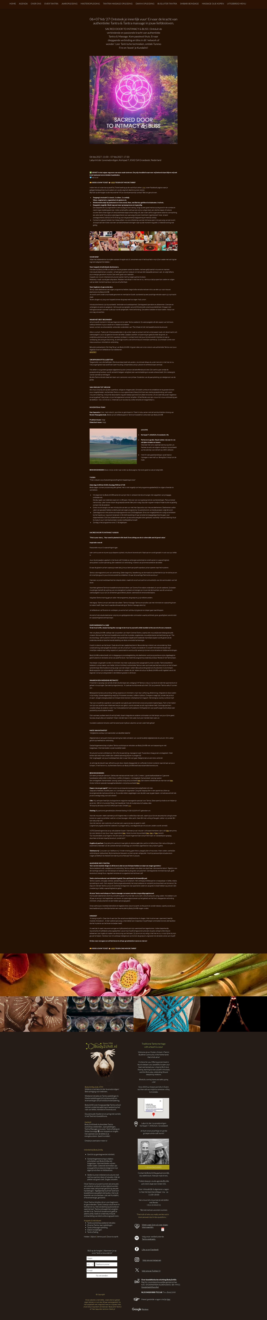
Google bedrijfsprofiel (150, 1287)
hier (168, 1299)
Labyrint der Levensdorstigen (153, 1123)
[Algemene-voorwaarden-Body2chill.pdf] (163, 1229)
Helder (87, 1236)
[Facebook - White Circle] (137, 1249)
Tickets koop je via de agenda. (150, 1181)
